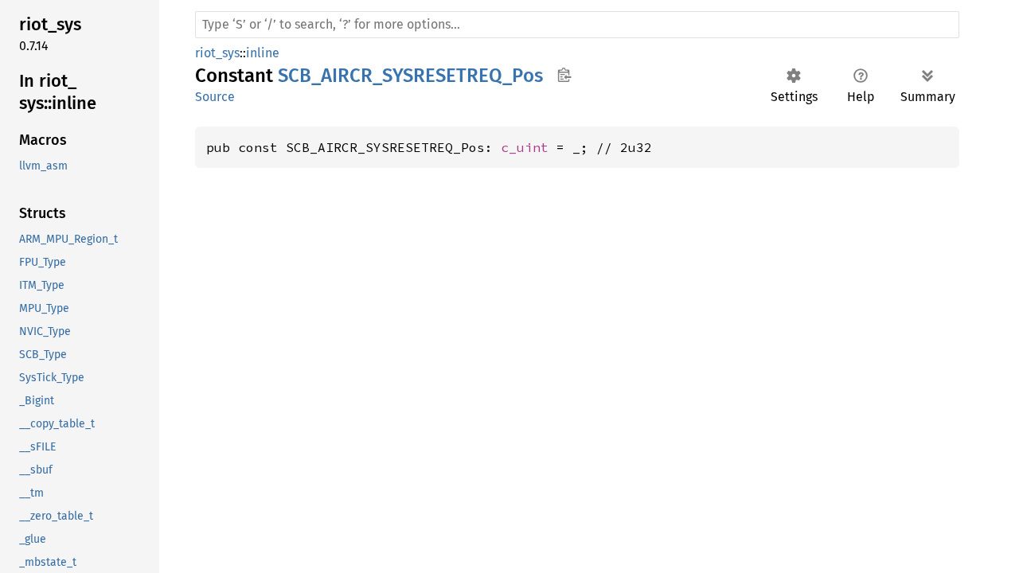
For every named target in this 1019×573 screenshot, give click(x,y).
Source (215, 96)
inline (262, 52)
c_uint (525, 147)
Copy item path (564, 74)
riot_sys (217, 52)
